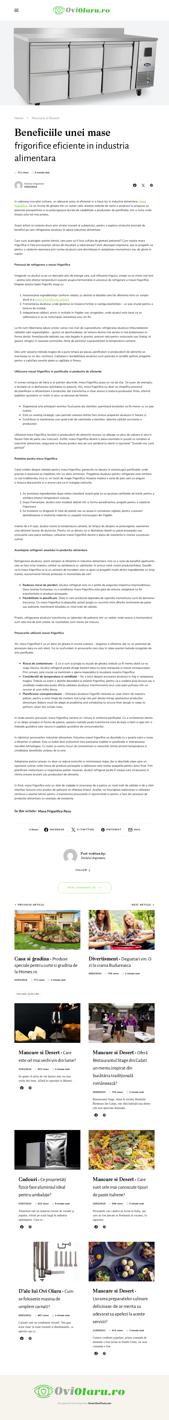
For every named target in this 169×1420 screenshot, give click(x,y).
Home (18, 118)
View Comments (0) (81, 887)
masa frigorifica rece (54, 811)
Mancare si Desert (45, 118)
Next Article (141, 904)
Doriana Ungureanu (34, 183)
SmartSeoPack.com (99, 1403)
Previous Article (31, 904)
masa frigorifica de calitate (52, 300)
